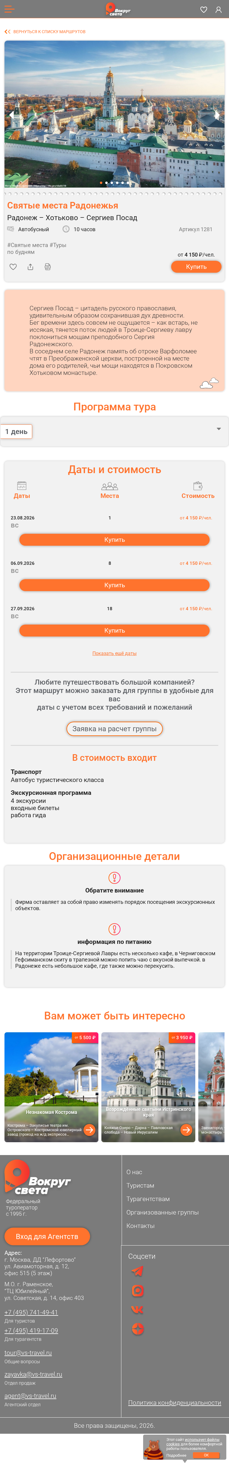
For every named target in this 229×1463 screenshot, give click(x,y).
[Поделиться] (30, 267)
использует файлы (202, 1439)
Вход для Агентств (47, 1236)
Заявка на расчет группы (114, 729)
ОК (206, 1455)
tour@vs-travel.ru (28, 1352)
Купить (196, 266)
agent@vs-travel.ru (30, 1395)
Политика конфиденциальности (174, 1402)
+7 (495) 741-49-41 (31, 1312)
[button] (101, 183)
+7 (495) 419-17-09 (31, 1330)
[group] (51, 1087)
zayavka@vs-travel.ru (33, 1374)
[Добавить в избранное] (13, 267)
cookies (173, 1444)
